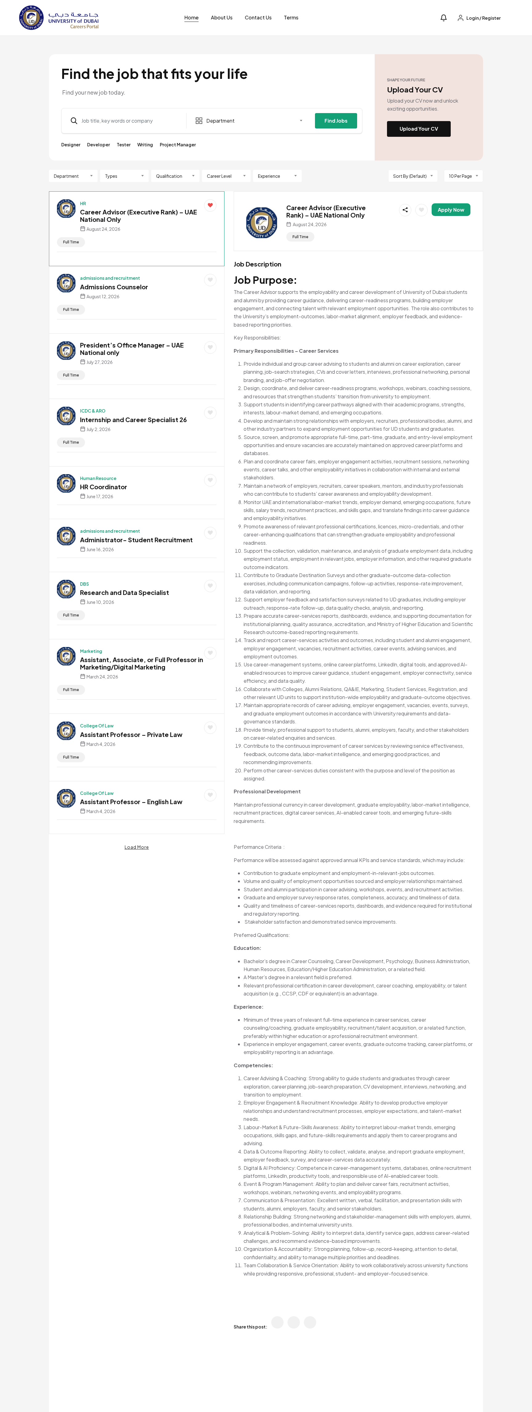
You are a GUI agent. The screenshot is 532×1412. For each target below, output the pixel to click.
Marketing (91, 651)
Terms (291, 17)
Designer (70, 144)
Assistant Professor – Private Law (131, 734)
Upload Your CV (419, 128)
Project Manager (178, 144)
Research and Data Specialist (124, 592)
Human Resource (98, 478)
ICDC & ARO (92, 410)
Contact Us (258, 17)
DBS (84, 584)
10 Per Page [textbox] (460, 176)
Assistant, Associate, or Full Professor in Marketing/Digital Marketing (141, 663)
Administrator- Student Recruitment (136, 539)
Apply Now (451, 209)
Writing (145, 144)
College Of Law (97, 725)
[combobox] (249, 120)
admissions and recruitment (110, 278)
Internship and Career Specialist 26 (133, 419)
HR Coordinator (103, 486)
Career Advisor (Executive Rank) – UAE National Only (138, 215)
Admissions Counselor (114, 287)
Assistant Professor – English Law (131, 801)
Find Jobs (336, 120)
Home (191, 17)
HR (83, 203)
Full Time (71, 242)
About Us (221, 17)
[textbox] (245, 120)
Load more (137, 847)
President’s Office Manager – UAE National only (132, 348)
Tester (124, 144)
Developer (98, 144)
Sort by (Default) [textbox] (410, 176)
